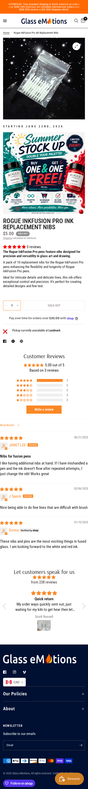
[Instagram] (17, 672)
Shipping (7, 238)
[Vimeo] (27, 672)
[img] (11, 438)
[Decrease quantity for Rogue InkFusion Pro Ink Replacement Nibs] (6, 305)
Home (6, 32)
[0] (82, 21)
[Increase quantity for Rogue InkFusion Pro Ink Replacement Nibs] (18, 305)
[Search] (76, 21)
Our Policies (15, 693)
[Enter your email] (81, 745)
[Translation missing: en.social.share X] (13, 341)
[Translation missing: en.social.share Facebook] (5, 341)
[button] (15, 247)
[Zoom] (76, 46)
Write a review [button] (44, 409)
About (9, 708)
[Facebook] (7, 672)
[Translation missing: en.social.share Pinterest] (22, 341)
